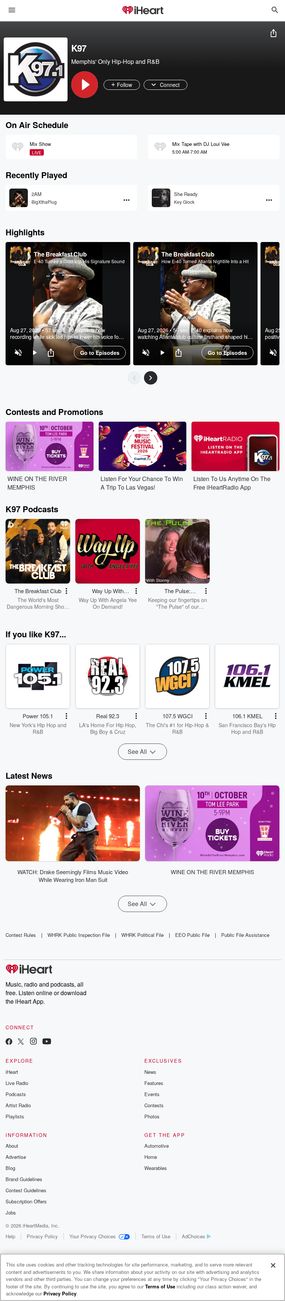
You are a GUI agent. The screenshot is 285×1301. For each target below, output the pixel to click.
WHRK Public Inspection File (79, 934)
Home (150, 1156)
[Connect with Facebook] (9, 1042)
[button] (84, 84)
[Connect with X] (21, 1042)
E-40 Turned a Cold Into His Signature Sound (79, 261)
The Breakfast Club (60, 254)
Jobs (11, 1212)
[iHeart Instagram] (33, 1042)
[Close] (273, 1265)
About (12, 1145)
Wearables (155, 1167)
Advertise (16, 1156)
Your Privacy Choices (92, 1236)
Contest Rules (21, 934)
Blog (10, 1167)
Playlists (15, 1116)
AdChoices (193, 1236)
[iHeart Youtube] (46, 1042)
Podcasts (16, 1094)
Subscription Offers (26, 1201)
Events (152, 1094)
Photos (152, 1116)
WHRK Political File (142, 934)
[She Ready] (161, 198)
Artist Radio (18, 1105)
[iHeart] (142, 10)
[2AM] (18, 198)
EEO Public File (192, 934)
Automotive (156, 1145)
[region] (68, 303)
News (150, 1071)
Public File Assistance (245, 934)
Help (10, 1236)
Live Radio (17, 1082)
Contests (154, 1105)
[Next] (150, 378)
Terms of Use (155, 1236)
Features (153, 1082)
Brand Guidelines (24, 1179)
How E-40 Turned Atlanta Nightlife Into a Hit (205, 261)
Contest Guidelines (26, 1190)
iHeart (12, 1071)
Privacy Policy (42, 1236)
